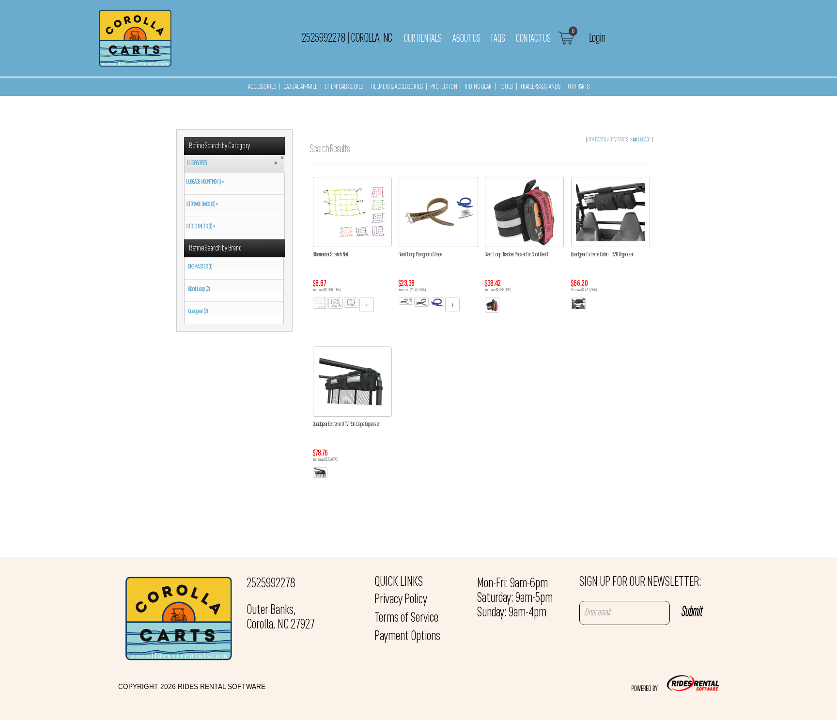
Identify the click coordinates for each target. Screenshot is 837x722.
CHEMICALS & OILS (344, 87)
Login (597, 38)
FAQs (498, 38)
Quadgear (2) (198, 311)
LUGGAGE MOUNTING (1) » (204, 182)
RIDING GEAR (478, 87)
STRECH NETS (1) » (200, 227)
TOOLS (506, 87)
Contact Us (533, 38)
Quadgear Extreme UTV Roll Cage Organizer (346, 424)
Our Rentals (423, 38)
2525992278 (271, 584)
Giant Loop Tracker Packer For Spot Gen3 (516, 255)
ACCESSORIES (262, 87)
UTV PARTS (578, 87)
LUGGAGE (643, 140)
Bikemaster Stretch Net (330, 255)
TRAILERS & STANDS (540, 87)
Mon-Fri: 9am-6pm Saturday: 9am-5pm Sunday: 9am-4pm (515, 598)
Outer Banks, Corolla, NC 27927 (281, 618)
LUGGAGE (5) (197, 163)
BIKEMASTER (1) (200, 267)
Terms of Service (406, 618)
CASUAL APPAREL (300, 87)
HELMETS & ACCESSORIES (397, 87)
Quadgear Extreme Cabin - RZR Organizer (602, 255)
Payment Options (407, 637)
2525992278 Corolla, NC (347, 38)
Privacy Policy (400, 600)
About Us (466, 38)
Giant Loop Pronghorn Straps (420, 255)
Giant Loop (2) (199, 289)
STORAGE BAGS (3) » (201, 204)
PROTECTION (443, 87)
